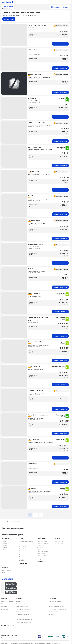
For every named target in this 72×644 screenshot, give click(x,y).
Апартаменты (23, 551)
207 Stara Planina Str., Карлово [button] (35, 418)
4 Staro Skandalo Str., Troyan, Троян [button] (36, 271)
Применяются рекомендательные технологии (47, 643)
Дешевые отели (58, 543)
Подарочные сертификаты (23, 622)
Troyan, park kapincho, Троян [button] (35, 467)
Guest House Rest (34, 171)
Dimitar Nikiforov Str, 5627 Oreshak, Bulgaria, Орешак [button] (40, 125)
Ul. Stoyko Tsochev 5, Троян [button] (34, 246)
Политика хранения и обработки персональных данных (17, 643)
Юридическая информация (23, 612)
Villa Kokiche (32, 98)
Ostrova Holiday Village (35, 342)
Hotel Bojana (32, 488)
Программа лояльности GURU (24, 619)
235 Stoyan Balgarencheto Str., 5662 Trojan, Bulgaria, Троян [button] (41, 442)
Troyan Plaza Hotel (34, 293)
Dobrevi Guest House (35, 74)
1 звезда (4, 549)
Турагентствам (53, 604)
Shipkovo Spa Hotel (34, 366)
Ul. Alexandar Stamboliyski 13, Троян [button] (36, 223)
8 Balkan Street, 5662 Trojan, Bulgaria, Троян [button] (38, 345)
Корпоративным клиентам (56, 606)
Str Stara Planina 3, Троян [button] (34, 53)
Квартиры (22, 553)
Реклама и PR (52, 614)
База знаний (19, 601)
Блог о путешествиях (22, 606)
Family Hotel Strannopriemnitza (38, 415)
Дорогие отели (58, 541)
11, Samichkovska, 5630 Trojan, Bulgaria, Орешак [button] (39, 491)
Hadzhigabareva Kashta (35, 244)
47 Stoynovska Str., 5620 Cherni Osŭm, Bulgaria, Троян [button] (40, 199)
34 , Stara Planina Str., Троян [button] (35, 320)
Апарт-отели (22, 555)
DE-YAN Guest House (35, 147)
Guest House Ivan (33, 196)
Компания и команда (7, 601)
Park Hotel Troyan (33, 464)
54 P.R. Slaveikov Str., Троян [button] (34, 296)
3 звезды (4, 545)
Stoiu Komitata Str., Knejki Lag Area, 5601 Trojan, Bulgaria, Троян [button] (40, 77)
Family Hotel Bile (33, 439)
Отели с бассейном (42, 551)
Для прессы (4, 609)
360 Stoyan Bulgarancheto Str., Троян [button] (37, 393)
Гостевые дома (23, 557)
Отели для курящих (42, 559)
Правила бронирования (23, 614)
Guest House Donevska (35, 390)
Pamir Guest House (34, 220)
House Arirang (32, 50)
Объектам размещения (55, 601)
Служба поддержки (21, 604)
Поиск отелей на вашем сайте (57, 609)
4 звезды (4, 543)
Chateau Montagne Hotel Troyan (38, 317)
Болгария (11, 522)
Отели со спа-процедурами (41, 546)
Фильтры (56, 7)
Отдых (3, 572)
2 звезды (4, 547)
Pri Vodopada (32, 269)
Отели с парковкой (42, 541)
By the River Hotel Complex (37, 25)
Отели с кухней (41, 553)
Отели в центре (6, 570)
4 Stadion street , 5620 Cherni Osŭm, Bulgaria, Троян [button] (40, 174)
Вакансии (4, 606)
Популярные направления (23, 609)
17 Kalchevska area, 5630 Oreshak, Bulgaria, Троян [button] (40, 149)
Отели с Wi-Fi (41, 549)
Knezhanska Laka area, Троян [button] (35, 27)
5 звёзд (4, 541)
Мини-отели (22, 549)
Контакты (4, 604)
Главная (4, 522)
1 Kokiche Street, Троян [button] (33, 100)
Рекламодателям (53, 612)
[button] (7, 7)
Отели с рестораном (42, 543)
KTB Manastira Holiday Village (37, 123)
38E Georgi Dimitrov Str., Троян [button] (35, 369)
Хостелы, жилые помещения (24, 545)
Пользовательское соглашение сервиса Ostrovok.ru (31, 617)
